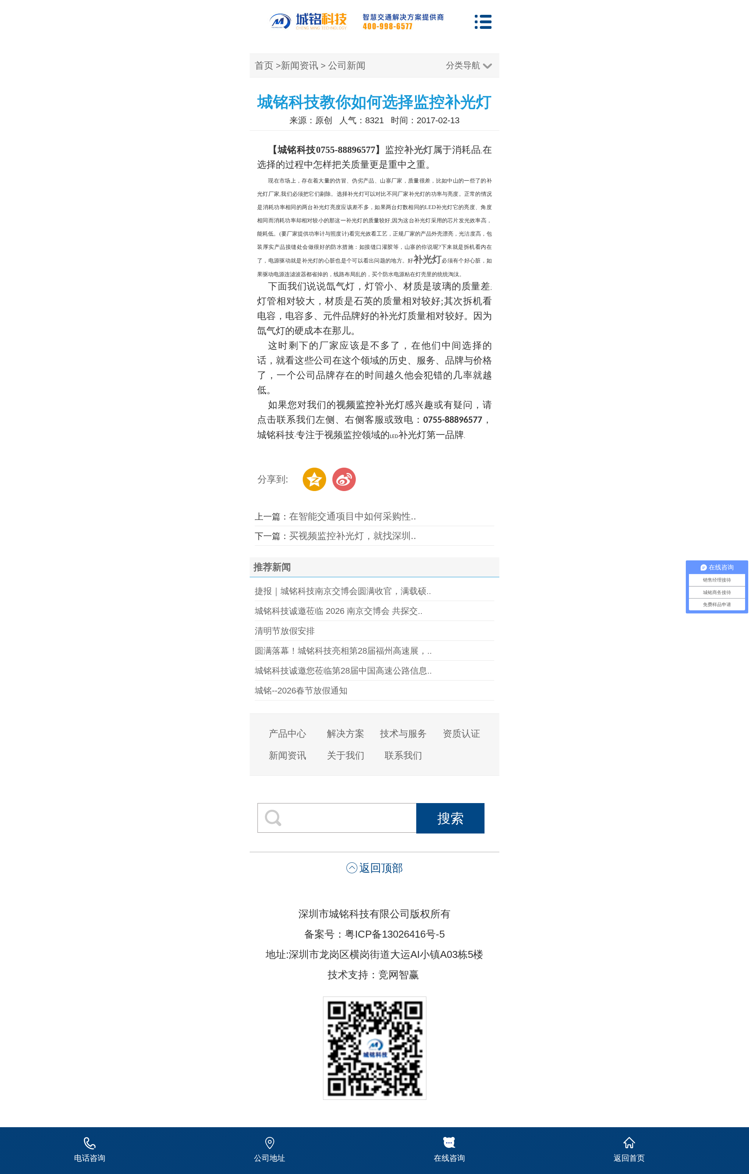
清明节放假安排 (285, 631)
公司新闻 (347, 65)
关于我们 (345, 755)
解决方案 (345, 733)
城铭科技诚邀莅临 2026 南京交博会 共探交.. (338, 611)
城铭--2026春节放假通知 (301, 690)
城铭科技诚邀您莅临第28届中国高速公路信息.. (343, 671)
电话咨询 (89, 1158)
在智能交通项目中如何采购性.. (352, 516)
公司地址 (269, 1158)
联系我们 (403, 755)
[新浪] (344, 479)
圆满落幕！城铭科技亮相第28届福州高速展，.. (343, 651)
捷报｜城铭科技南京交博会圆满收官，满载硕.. (343, 591)
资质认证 (461, 733)
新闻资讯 (299, 65)
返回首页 (629, 1158)
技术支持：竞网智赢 (375, 975)
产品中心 (287, 733)
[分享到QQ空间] (314, 479)
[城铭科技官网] (356, 26)
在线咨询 (449, 1158)
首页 (264, 65)
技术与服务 (403, 733)
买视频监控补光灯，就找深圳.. (352, 535)
